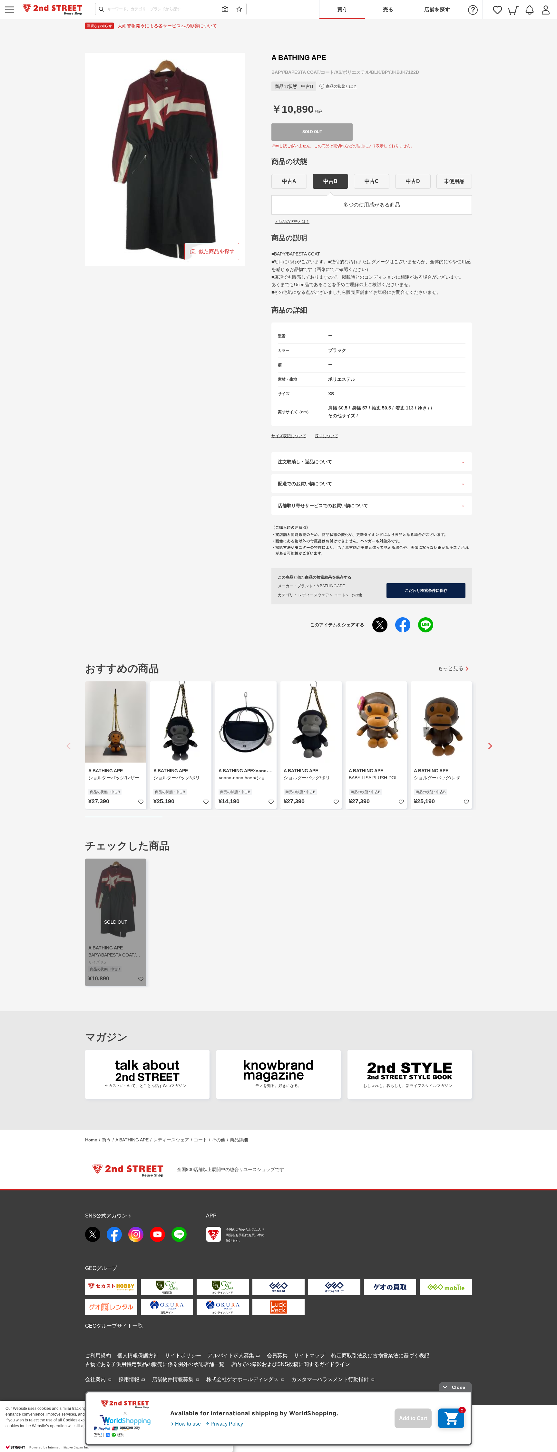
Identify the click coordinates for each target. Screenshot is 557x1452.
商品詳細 (239, 1139)
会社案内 (96, 1379)
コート (200, 1139)
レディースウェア (171, 1139)
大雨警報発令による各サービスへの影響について (167, 25)
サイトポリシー (183, 1355)
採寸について (326, 436)
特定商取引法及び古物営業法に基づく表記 (380, 1355)
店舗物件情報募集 (173, 1379)
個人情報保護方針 (138, 1355)
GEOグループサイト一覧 (114, 1326)
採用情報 (130, 1379)
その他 (218, 1139)
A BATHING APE (132, 1139)
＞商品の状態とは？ (292, 221)
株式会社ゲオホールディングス (243, 1379)
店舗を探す (437, 9)
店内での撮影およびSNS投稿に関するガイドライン (290, 1364)
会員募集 (277, 1355)
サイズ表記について (288, 436)
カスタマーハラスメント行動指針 (330, 1379)
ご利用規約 (98, 1355)
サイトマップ (309, 1355)
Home (91, 1139)
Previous (69, 745)
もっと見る (451, 668)
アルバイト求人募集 (231, 1355)
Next (488, 745)
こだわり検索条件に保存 (426, 590)
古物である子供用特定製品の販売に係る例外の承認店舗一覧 (154, 1364)
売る (388, 9)
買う (342, 9)
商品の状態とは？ (341, 86)
